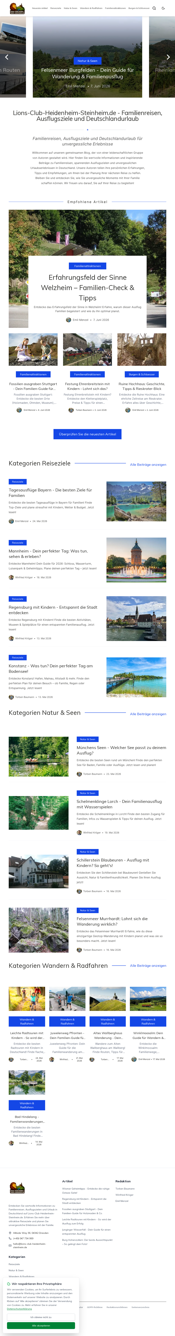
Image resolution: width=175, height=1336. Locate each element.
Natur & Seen (70, 8)
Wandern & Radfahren (91, 8)
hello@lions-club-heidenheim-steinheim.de (29, 1245)
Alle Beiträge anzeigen (148, 464)
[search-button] (154, 8)
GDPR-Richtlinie (95, 1307)
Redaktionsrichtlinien (117, 1307)
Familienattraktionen (115, 8)
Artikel (67, 1181)
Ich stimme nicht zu (41, 1317)
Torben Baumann (125, 1188)
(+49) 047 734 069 (23, 1238)
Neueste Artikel (40, 8)
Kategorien (17, 1257)
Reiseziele (55, 8)
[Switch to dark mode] (163, 8)
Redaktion (123, 1181)
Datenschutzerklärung (19, 1308)
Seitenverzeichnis (140, 1307)
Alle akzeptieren (41, 1325)
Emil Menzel (122, 1201)
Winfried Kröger (124, 1194)
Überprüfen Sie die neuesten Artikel (87, 434)
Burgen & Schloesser (139, 8)
